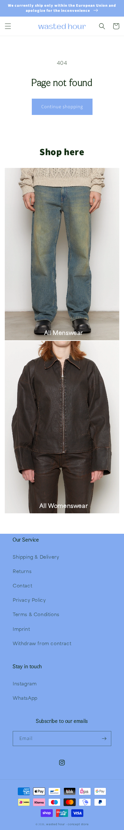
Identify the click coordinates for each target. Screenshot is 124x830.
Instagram (25, 683)
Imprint (21, 629)
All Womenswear (63, 505)
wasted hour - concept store (67, 824)
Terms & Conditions (36, 614)
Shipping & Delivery (36, 557)
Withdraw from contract (42, 643)
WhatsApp (25, 698)
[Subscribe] (104, 738)
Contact (22, 585)
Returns (22, 571)
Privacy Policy (29, 600)
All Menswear (63, 332)
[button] (8, 26)
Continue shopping (62, 106)
